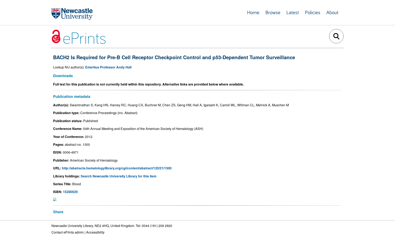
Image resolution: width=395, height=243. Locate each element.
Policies (312, 12)
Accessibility (95, 232)
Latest (292, 12)
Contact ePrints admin (67, 232)
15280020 (70, 191)
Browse (272, 12)
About (332, 12)
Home (253, 12)
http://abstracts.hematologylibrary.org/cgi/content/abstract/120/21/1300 (117, 168)
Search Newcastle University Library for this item (118, 176)
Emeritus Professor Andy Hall (108, 67)
